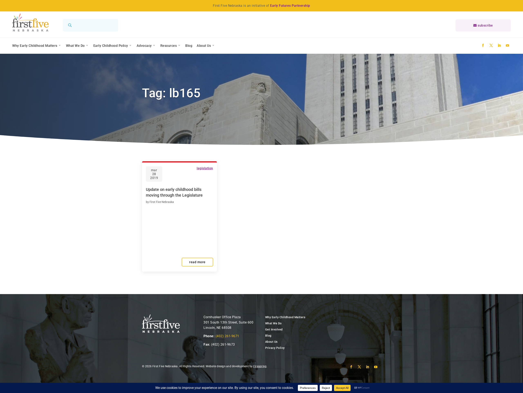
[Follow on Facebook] (483, 45)
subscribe (485, 25)
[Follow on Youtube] (507, 45)
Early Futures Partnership (290, 6)
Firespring (260, 366)
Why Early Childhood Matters (34, 46)
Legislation (205, 168)
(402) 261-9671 (227, 336)
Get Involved (274, 329)
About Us (204, 46)
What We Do (75, 46)
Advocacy (144, 46)
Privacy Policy (275, 347)
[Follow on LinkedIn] (499, 45)
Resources (168, 46)
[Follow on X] (491, 45)
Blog (188, 46)
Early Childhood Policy (110, 46)
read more (197, 262)
